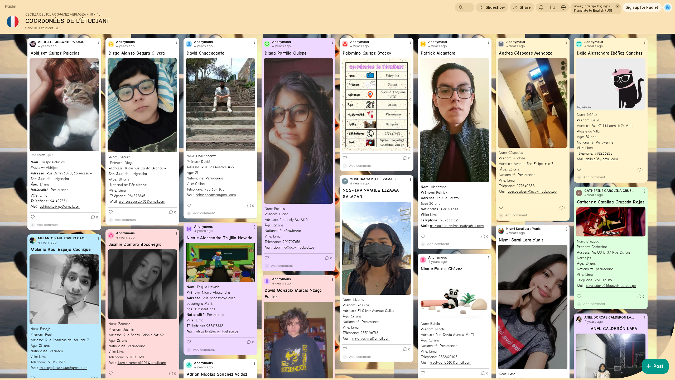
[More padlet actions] (563, 7)
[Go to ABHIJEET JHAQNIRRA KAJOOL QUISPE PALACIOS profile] (33, 44)
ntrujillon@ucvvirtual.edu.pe (217, 331)
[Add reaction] (33, 217)
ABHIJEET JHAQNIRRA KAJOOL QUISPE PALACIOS (63, 42)
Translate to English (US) (592, 10)
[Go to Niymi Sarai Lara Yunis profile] (501, 231)
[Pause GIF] (641, 105)
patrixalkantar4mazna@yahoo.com (457, 226)
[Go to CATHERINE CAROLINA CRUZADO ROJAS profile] (579, 193)
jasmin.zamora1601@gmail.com (142, 362)
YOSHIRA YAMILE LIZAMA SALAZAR (375, 179)
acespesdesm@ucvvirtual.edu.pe (532, 191)
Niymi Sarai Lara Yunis (523, 229)
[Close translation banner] (617, 6)
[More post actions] (98, 42)
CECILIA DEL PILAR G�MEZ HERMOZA (55, 14)
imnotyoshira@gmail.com (371, 338)
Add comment (48, 225)
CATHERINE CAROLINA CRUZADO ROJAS (609, 191)
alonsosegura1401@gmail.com (142, 201)
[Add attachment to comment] (32, 225)
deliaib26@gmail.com (602, 159)
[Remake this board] (552, 7)
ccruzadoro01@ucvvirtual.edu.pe (611, 285)
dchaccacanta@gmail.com (216, 195)
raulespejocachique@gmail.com (64, 367)
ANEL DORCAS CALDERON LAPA (609, 317)
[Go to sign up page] (667, 7)
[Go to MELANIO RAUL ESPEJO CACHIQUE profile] (33, 240)
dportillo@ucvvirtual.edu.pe (294, 247)
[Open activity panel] (541, 7)
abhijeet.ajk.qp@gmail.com (60, 206)
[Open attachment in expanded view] (64, 104)
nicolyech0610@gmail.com (450, 362)
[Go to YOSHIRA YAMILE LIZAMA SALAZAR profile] (345, 181)
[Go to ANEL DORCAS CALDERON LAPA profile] (579, 319)
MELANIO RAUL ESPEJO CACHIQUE (63, 238)
